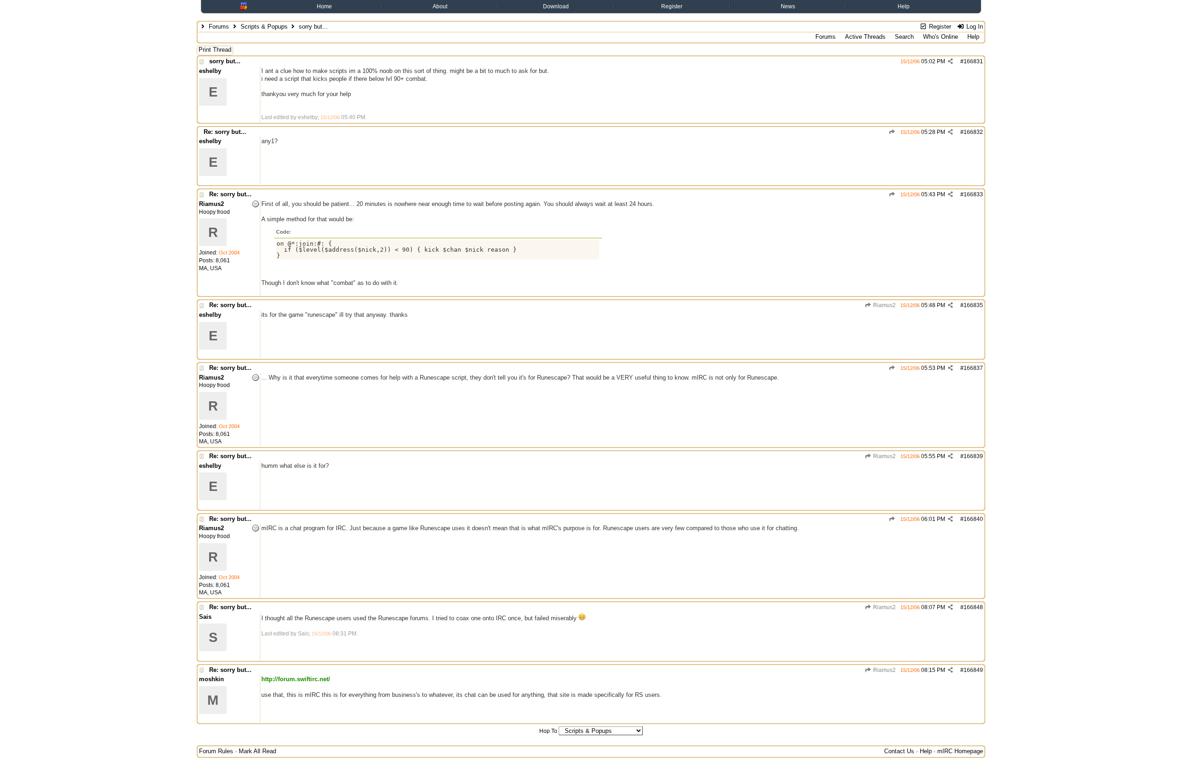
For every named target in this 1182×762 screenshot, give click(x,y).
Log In (974, 26)
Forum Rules (216, 751)
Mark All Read (257, 751)
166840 (973, 519)
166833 (973, 194)
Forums (219, 26)
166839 (973, 456)
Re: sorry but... (225, 131)
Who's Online (940, 36)
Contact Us (899, 751)
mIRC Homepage (960, 751)
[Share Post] (950, 61)
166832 (973, 132)
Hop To (548, 731)
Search (904, 36)
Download (556, 6)
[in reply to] (892, 132)
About (440, 6)
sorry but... (225, 61)
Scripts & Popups (264, 26)
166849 (973, 670)
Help (904, 6)
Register (671, 6)
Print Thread (215, 49)
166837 (973, 368)
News (788, 6)
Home (324, 6)
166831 (973, 61)
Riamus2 (884, 305)
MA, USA (210, 268)
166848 (973, 607)
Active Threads (865, 36)
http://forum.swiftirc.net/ (295, 679)
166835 (973, 305)
